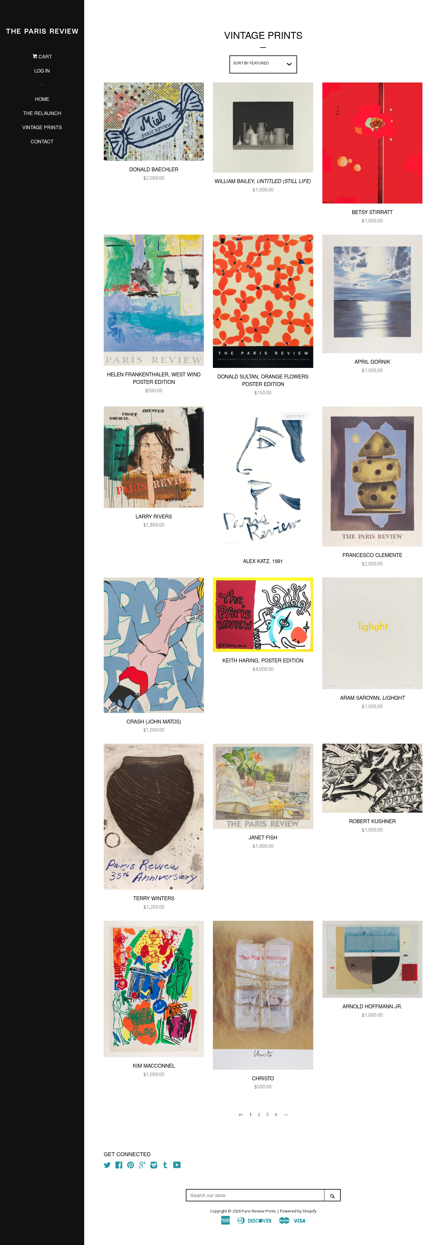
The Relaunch (42, 113)
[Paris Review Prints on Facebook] (119, 1166)
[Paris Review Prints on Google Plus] (142, 1166)
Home (42, 98)
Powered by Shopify (298, 1211)
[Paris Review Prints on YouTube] (177, 1166)
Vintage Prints (42, 127)
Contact (42, 141)
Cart (44, 56)
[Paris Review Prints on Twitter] (107, 1166)
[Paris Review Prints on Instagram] (154, 1166)
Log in (42, 70)
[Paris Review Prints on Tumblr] (165, 1166)
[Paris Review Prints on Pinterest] (130, 1166)
